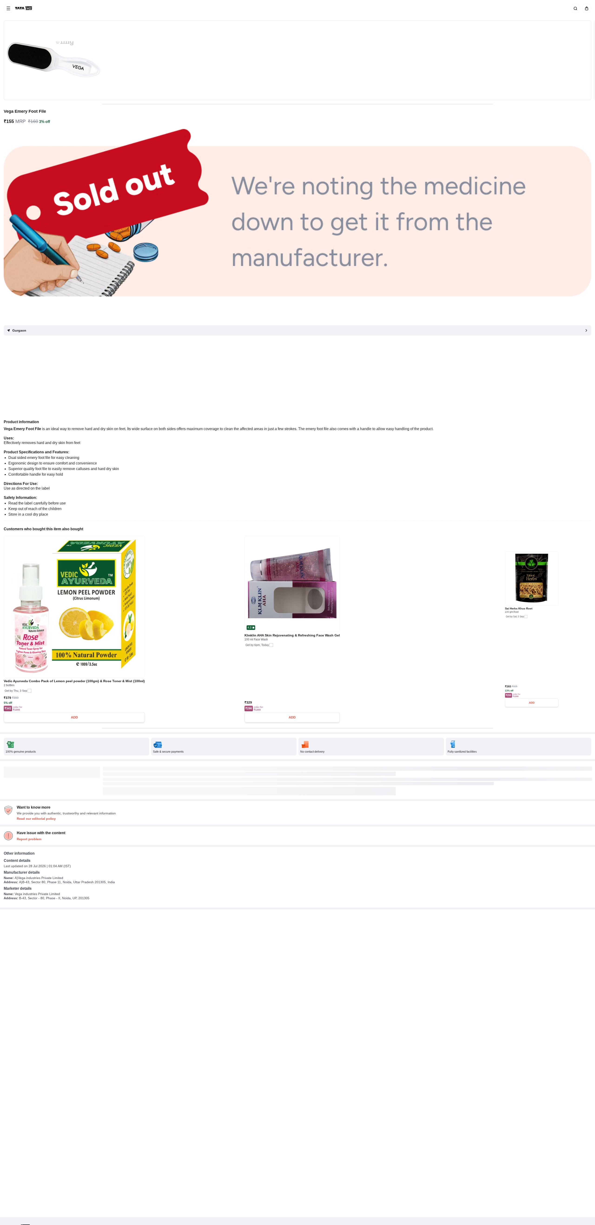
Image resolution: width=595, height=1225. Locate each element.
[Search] (574, 8)
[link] (24, 8)
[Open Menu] (8, 8)
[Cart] (585, 8)
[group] (297, 60)
